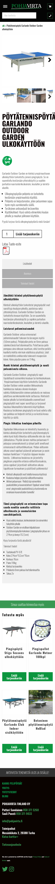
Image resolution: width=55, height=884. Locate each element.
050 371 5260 (31, 810)
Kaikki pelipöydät (12, 783)
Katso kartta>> (10, 836)
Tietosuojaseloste (11, 844)
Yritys (5, 788)
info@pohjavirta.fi (12, 821)
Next (48, 59)
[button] (5, 5)
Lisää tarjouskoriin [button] (14, 676)
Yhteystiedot (9, 792)
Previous (6, 96)
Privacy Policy (37, 857)
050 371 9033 (24, 813)
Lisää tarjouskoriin (27, 234)
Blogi (5, 796)
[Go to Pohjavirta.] (3, 25)
